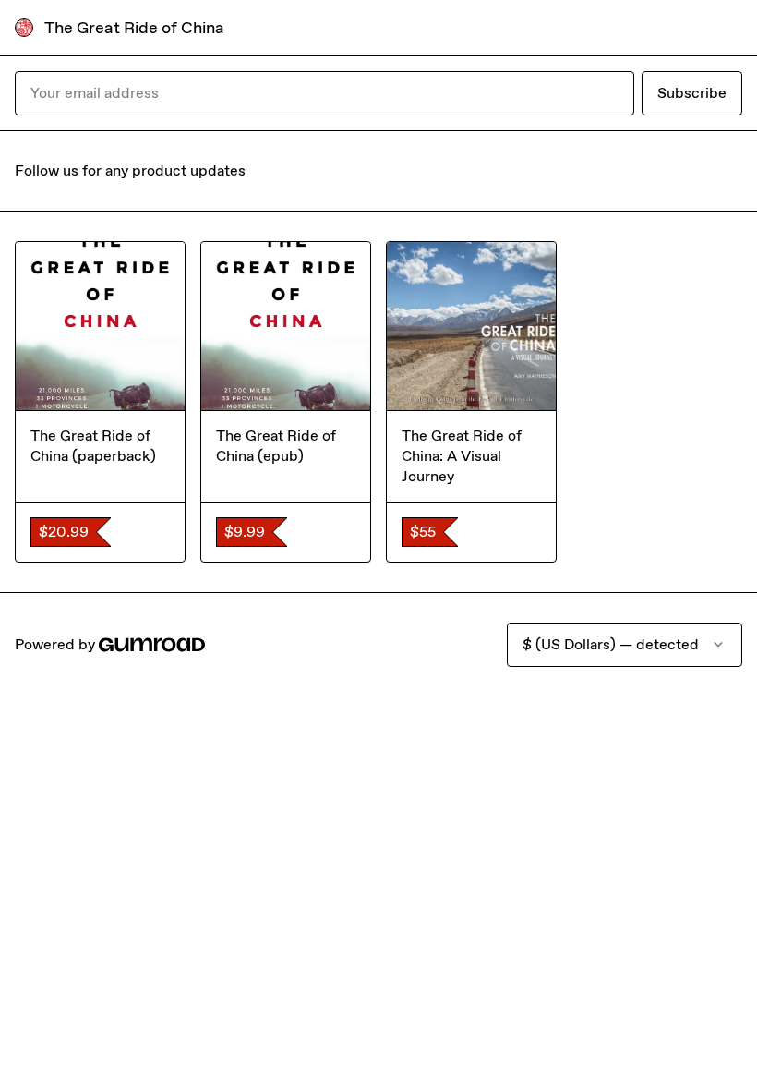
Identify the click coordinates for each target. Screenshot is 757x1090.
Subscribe (692, 93)
